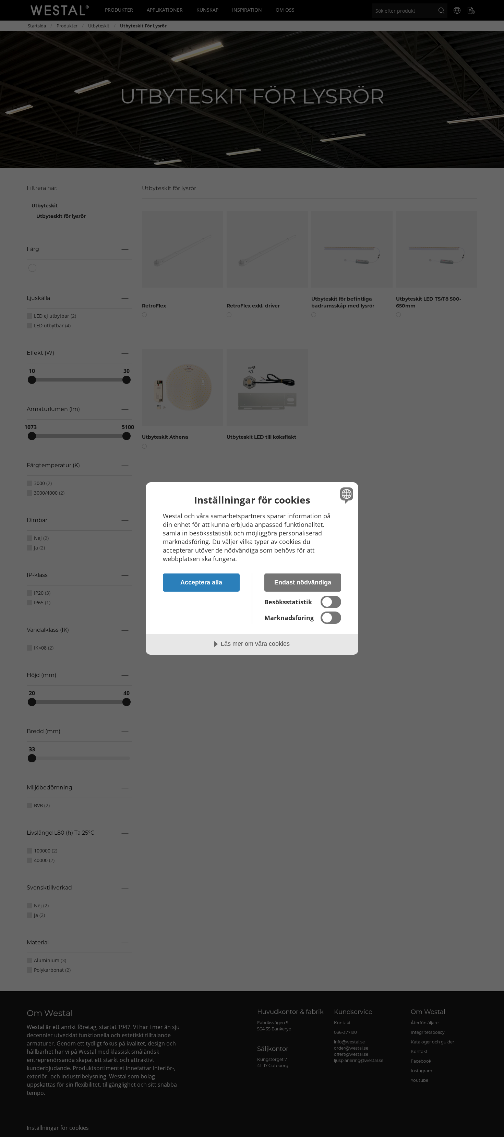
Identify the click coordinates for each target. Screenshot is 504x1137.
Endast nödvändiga (302, 582)
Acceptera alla (201, 582)
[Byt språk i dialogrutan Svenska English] (345, 495)
